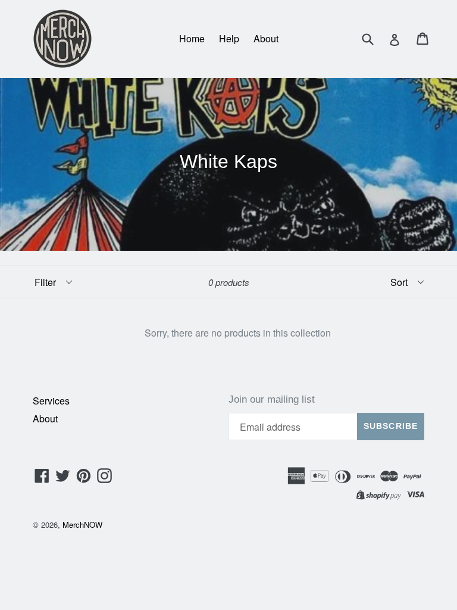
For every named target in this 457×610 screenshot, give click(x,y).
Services (51, 400)
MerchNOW (82, 524)
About (265, 38)
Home (192, 38)
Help (229, 38)
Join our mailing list (271, 399)
